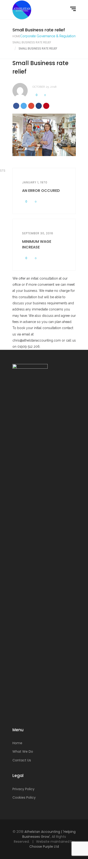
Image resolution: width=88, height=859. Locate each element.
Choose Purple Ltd (44, 846)
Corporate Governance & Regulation (48, 36)
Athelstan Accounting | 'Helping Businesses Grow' (49, 834)
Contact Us (21, 760)
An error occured (41, 190)
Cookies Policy (24, 797)
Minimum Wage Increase (36, 244)
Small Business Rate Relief (31, 42)
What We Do (22, 751)
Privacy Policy (23, 789)
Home (16, 36)
